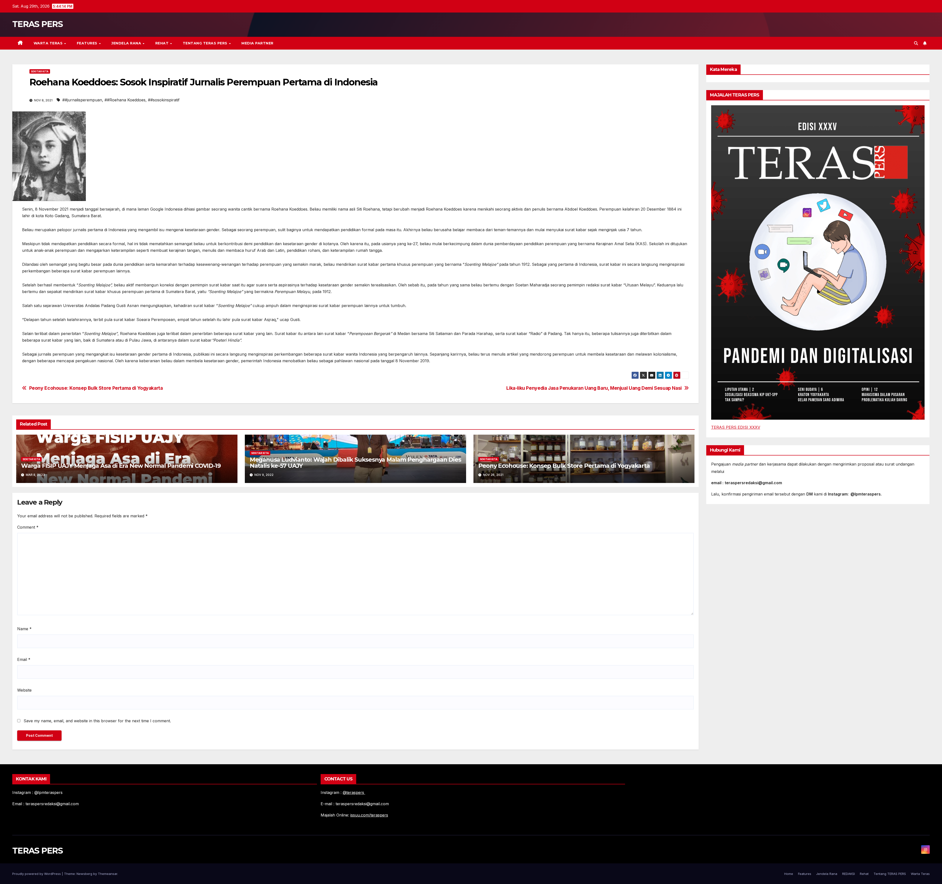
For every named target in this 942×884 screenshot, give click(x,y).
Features (88, 43)
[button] (916, 43)
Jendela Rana (126, 43)
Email (23, 659)
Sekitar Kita (40, 71)
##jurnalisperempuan (82, 99)
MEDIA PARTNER (257, 43)
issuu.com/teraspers (369, 815)
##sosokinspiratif (164, 99)
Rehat (162, 43)
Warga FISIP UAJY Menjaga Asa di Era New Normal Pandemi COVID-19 (121, 465)
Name (24, 628)
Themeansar (107, 874)
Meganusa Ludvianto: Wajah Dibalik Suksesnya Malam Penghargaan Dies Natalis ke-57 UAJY (355, 462)
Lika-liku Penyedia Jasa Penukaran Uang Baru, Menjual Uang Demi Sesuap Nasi (594, 388)
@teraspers (354, 792)
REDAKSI (848, 874)
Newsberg (84, 874)
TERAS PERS (37, 24)
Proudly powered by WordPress (37, 874)
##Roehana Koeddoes (125, 99)
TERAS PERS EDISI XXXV (735, 427)
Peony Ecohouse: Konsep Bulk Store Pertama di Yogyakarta (96, 388)
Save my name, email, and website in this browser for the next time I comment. (97, 720)
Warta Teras (49, 43)
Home (788, 874)
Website (24, 690)
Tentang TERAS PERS (206, 43)
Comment (28, 527)
